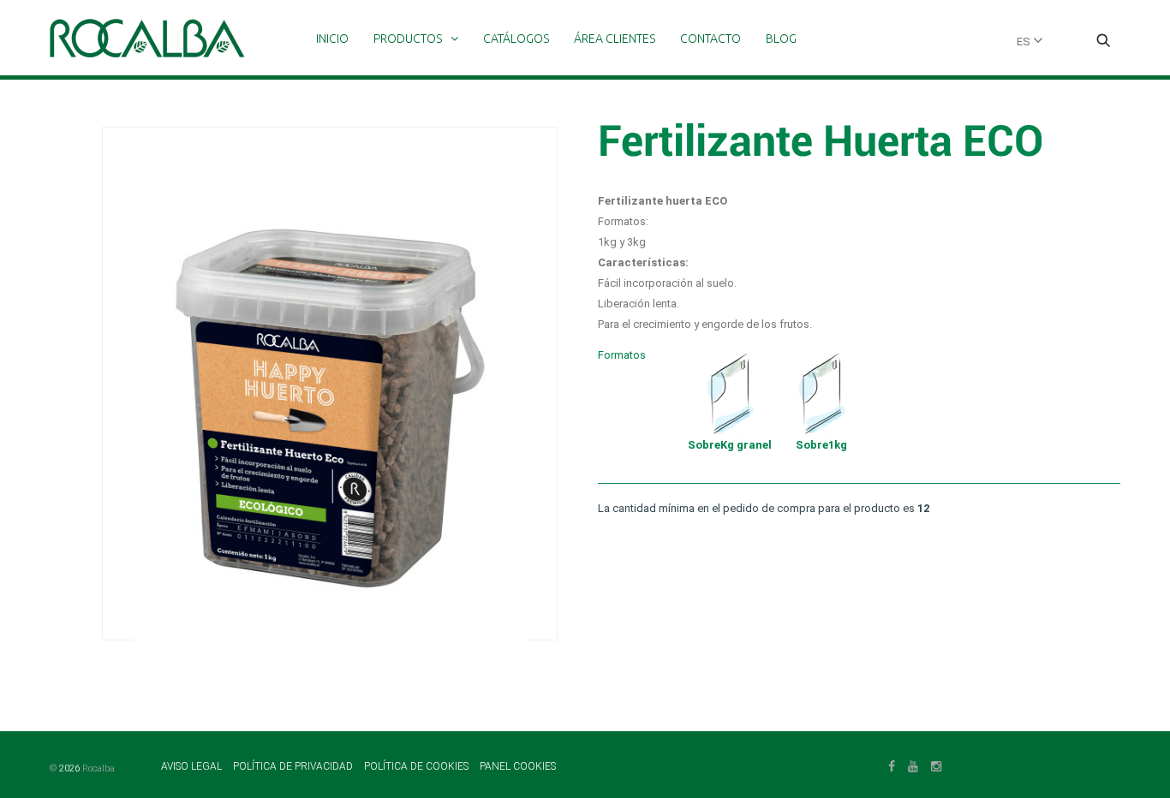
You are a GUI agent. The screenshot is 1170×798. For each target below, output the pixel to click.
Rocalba (98, 768)
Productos (407, 39)
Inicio (332, 39)
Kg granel (730, 444)
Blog (781, 39)
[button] (1103, 42)
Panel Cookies (518, 766)
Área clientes (614, 39)
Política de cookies (417, 766)
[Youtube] (913, 764)
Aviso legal (192, 766)
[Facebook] (891, 764)
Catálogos (516, 39)
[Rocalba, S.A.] (147, 38)
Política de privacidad (294, 766)
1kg (821, 444)
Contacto (710, 39)
